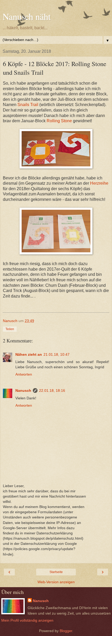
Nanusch (23, 390)
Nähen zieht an (28, 354)
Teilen (9, 329)
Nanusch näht (27, 16)
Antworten (23, 374)
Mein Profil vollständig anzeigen (27, 620)
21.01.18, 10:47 (56, 354)
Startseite (56, 572)
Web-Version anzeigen (56, 582)
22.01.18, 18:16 (52, 390)
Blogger (66, 631)
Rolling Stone (60, 121)
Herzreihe (99, 183)
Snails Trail (27, 104)
